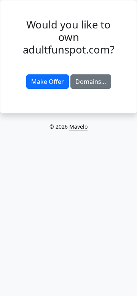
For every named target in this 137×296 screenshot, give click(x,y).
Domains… (90, 81)
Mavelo (78, 126)
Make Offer (47, 81)
